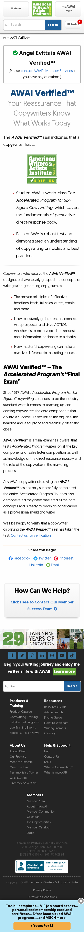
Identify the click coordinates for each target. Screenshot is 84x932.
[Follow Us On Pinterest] (32, 655)
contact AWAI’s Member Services (47, 71)
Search (53, 25)
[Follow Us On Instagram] (52, 655)
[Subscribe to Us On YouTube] (62, 655)
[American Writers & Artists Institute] (42, 8)
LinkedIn (36, 565)
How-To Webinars (56, 723)
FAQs (47, 762)
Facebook (21, 558)
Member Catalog (38, 827)
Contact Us (51, 757)
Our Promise (18, 757)
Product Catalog (21, 712)
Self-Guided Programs (24, 722)
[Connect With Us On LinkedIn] (42, 655)
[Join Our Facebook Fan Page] (12, 655)
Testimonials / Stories (24, 773)
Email (55, 565)
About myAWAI (37, 807)
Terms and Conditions (42, 897)
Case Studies (18, 778)
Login (30, 833)
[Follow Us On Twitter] (22, 655)
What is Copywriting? (58, 767)
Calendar (33, 817)
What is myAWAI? (55, 773)
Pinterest (66, 558)
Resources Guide (55, 707)
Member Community (40, 812)
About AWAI (17, 751)
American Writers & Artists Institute (54, 882)
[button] (16, 8)
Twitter (44, 558)
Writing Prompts (55, 728)
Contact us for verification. (31, 535)
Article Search (53, 712)
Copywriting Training (24, 717)
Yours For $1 (43, 925)
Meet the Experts (21, 762)
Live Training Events (23, 728)
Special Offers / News (24, 733)
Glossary (49, 733)
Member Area (36, 801)
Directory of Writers (23, 783)
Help (47, 751)
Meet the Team (20, 767)
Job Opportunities (39, 822)
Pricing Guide (53, 718)
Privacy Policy (42, 890)
